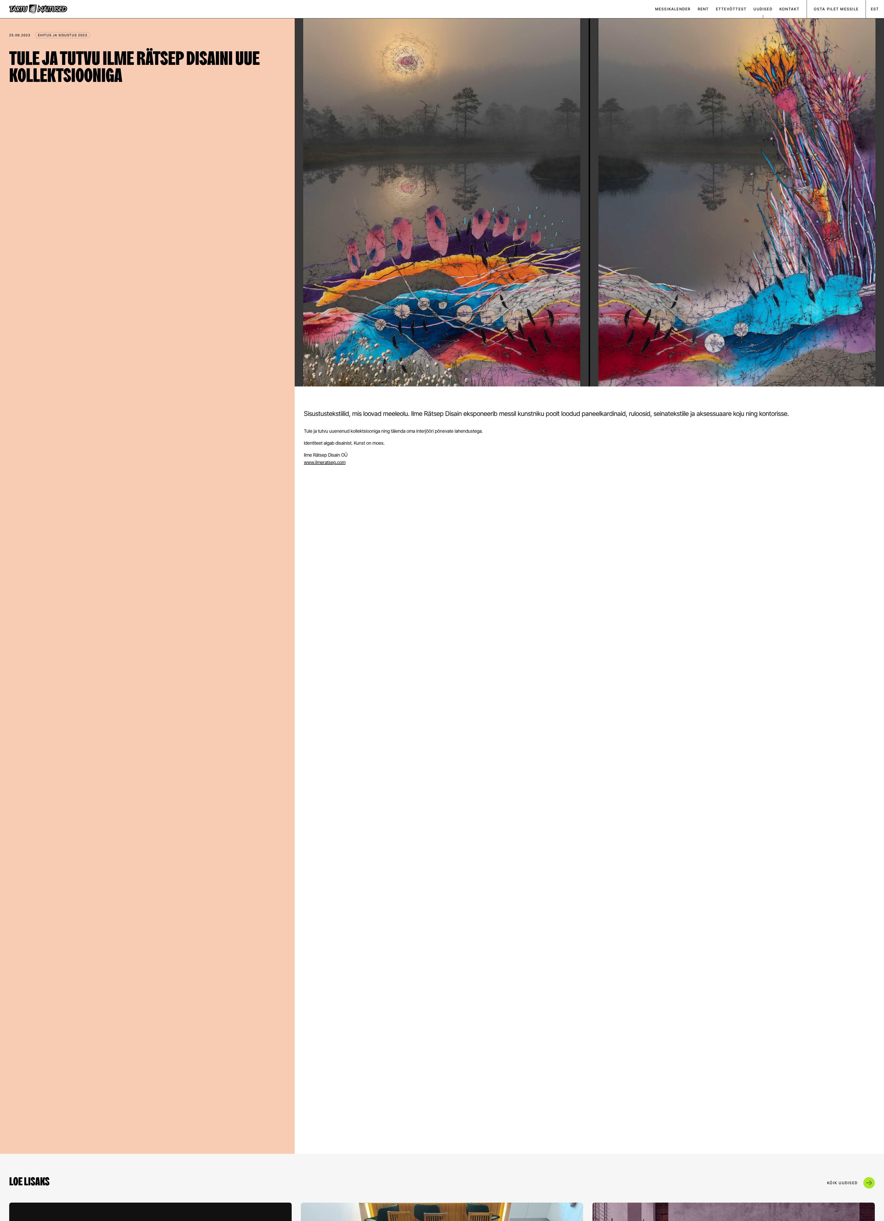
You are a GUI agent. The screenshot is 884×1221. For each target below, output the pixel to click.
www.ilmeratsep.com (325, 462)
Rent (703, 9)
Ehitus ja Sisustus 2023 (62, 35)
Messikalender (673, 9)
